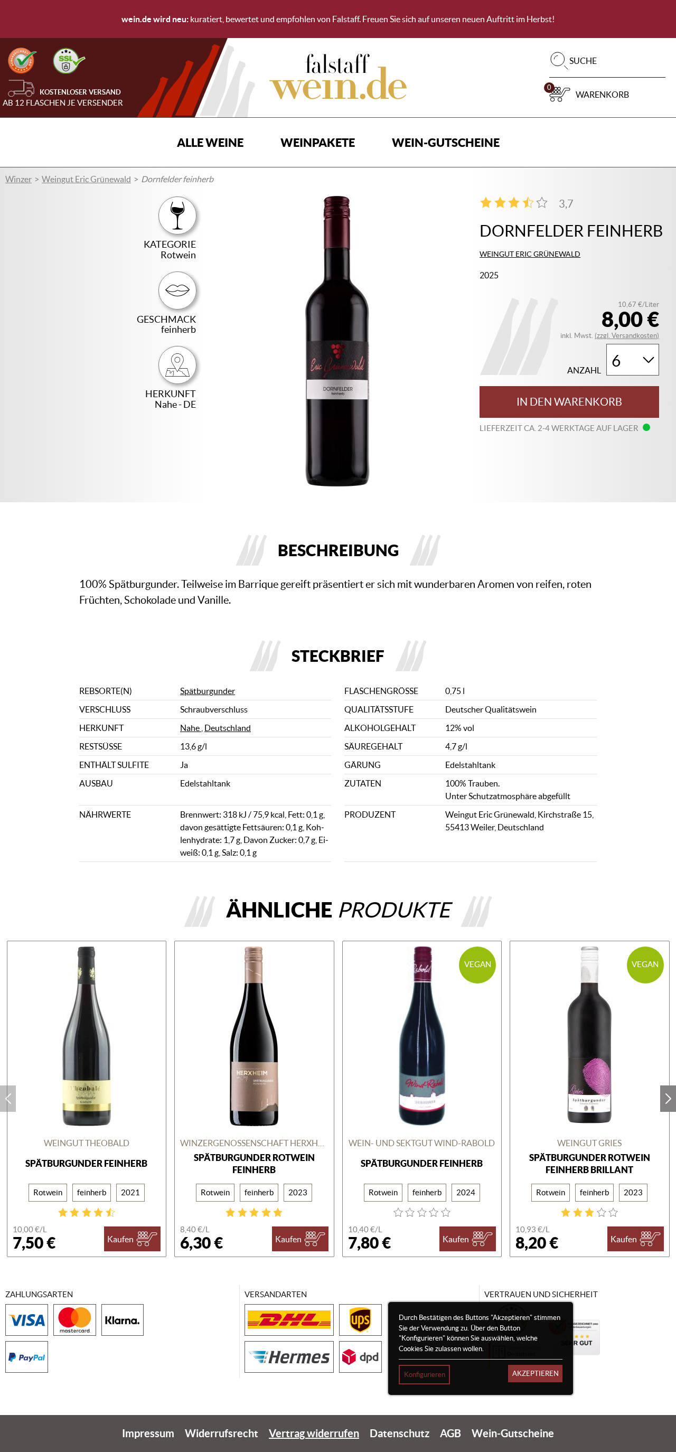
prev (8, 1098)
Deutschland (227, 728)
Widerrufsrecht (221, 1433)
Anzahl (584, 370)
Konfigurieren (424, 1375)
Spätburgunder (207, 691)
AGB (450, 1433)
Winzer (18, 179)
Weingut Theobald (86, 1143)
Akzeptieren (535, 1374)
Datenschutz (399, 1433)
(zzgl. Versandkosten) (627, 336)
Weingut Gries (589, 1143)
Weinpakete (317, 142)
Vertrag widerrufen (314, 1433)
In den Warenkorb (569, 402)
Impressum (148, 1433)
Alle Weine (210, 142)
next (668, 1098)
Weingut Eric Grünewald (86, 179)
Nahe (190, 728)
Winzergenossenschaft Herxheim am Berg (254, 1143)
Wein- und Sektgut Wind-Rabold (422, 1143)
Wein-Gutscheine (446, 142)
